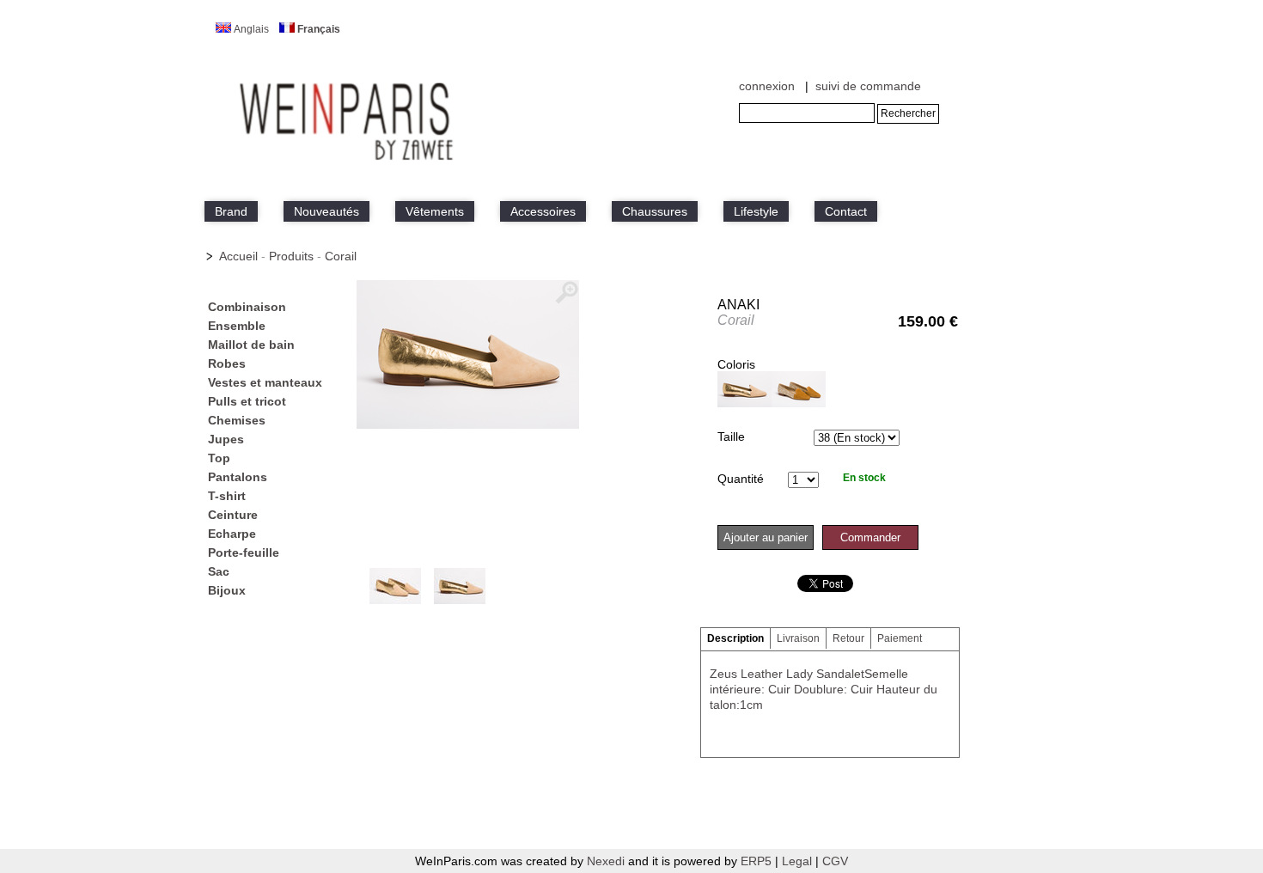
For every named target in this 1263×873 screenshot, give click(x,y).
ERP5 (756, 861)
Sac (218, 571)
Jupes (226, 439)
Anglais (251, 29)
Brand (231, 211)
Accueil (238, 256)
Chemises (236, 420)
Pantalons (237, 477)
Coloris (736, 364)
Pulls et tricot (247, 401)
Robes (227, 363)
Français (318, 29)
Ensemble (236, 326)
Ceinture (233, 515)
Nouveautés (326, 211)
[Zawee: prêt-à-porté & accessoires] (348, 161)
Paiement (899, 638)
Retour (848, 638)
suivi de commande (868, 86)
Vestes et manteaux (265, 382)
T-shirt (227, 496)
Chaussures (654, 211)
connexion (767, 86)
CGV (835, 861)
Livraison (798, 638)
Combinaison (247, 307)
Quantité (740, 478)
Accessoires (543, 211)
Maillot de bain (251, 344)
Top (219, 458)
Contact (846, 211)
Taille (731, 436)
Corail (341, 256)
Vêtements (435, 211)
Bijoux (227, 590)
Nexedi (606, 861)
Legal (798, 861)
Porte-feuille (243, 552)
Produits (291, 256)
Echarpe (232, 533)
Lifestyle (756, 211)
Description (735, 638)
